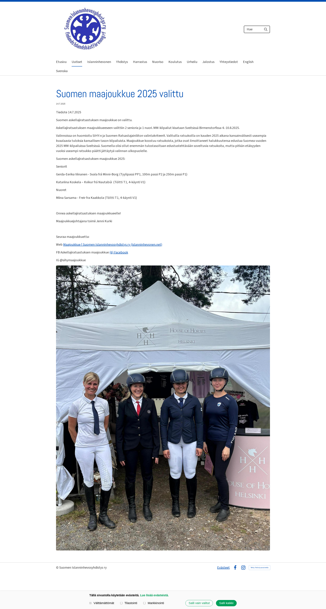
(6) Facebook (119, 252)
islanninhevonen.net (146, 244)
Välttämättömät (104, 603)
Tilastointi (130, 603)
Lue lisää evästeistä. (154, 595)
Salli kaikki (226, 603)
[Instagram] (243, 567)
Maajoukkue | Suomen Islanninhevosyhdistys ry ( (97, 244)
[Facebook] (235, 567)
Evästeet (223, 567)
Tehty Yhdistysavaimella (259, 567)
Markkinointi (156, 603)
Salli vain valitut (199, 603)
